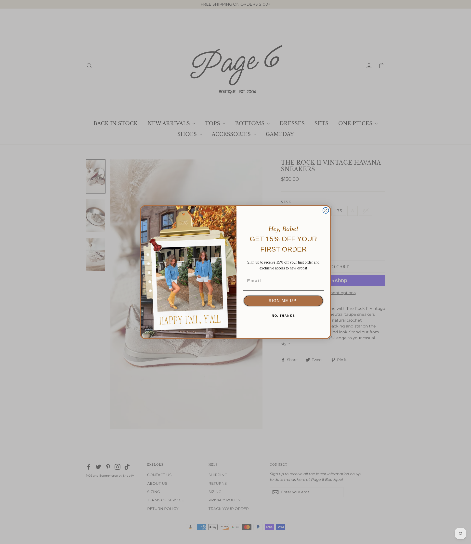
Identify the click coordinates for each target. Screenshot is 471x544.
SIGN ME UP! (283, 301)
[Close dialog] (326, 210)
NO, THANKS (283, 315)
